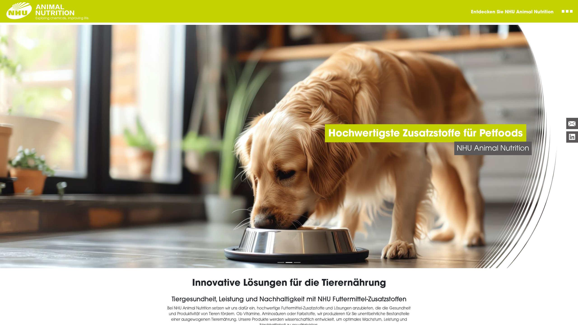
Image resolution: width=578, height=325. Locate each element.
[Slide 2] (297, 262)
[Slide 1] (289, 262)
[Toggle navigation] (567, 11)
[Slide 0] (280, 262)
